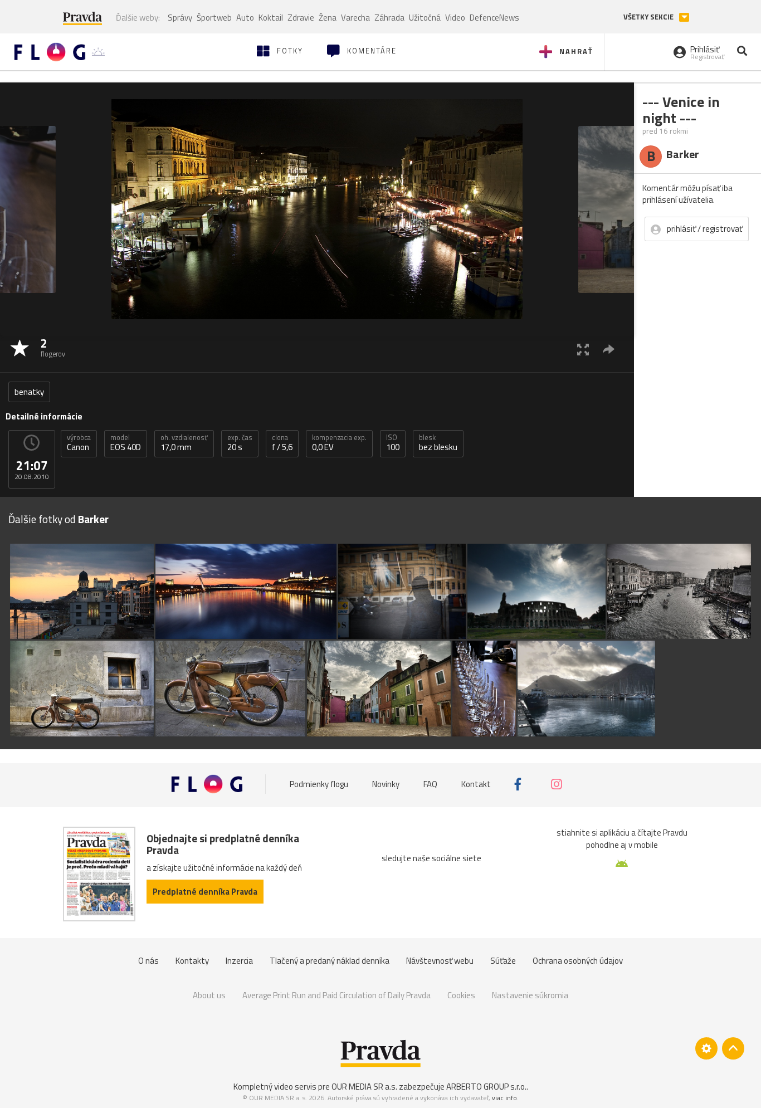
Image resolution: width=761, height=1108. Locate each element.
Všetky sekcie (649, 17)
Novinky (385, 784)
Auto (245, 17)
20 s (239, 442)
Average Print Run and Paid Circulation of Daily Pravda (336, 995)
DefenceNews (494, 17)
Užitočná (425, 17)
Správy (180, 17)
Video (455, 17)
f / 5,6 (282, 442)
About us (209, 995)
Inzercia (239, 961)
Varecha (355, 17)
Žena (327, 17)
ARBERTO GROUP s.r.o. (486, 1086)
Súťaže (503, 961)
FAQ (430, 784)
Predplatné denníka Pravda (205, 891)
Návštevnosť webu (440, 961)
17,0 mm (184, 442)
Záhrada (389, 17)
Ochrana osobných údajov (578, 961)
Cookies (461, 995)
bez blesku (438, 442)
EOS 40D (125, 442)
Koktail (270, 17)
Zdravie (300, 17)
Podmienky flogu (319, 784)
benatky (29, 391)
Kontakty (192, 961)
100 (392, 442)
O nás (148, 961)
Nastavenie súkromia (530, 995)
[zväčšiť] (583, 349)
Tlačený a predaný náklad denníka (329, 961)
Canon (79, 442)
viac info (504, 1097)
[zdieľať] (608, 349)
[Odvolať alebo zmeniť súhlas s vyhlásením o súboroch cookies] (706, 1048)
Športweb (214, 17)
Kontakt (476, 784)
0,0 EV (339, 442)
